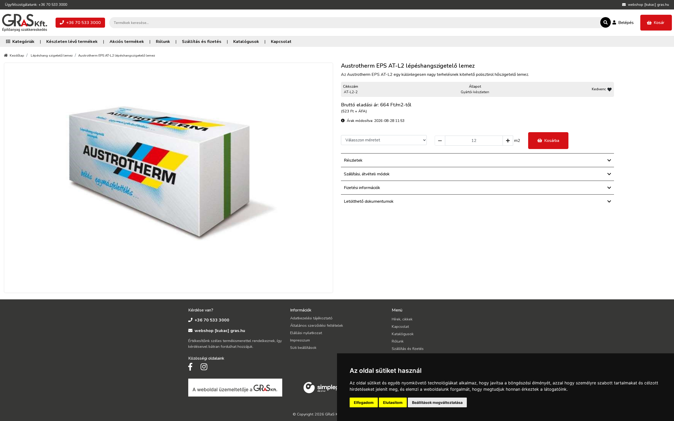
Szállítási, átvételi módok (367, 174)
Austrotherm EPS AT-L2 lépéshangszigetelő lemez (116, 55)
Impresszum (300, 340)
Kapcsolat (281, 41)
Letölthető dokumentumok (369, 201)
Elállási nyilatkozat (306, 332)
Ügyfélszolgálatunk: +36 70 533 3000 (36, 4)
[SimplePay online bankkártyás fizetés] (324, 387)
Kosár (659, 23)
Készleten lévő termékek (72, 41)
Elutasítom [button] (393, 402)
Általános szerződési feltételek (316, 325)
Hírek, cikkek (402, 319)
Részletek (353, 160)
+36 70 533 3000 (83, 23)
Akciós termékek (127, 41)
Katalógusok (246, 41)
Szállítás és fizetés (201, 41)
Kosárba (551, 140)
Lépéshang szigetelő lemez (52, 55)
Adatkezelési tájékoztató (311, 318)
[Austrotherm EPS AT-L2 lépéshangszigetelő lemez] (168, 178)
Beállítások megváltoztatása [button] (437, 402)
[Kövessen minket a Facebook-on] (190, 367)
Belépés (626, 23)
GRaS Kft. (333, 414)
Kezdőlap (17, 55)
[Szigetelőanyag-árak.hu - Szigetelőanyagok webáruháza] (24, 23)
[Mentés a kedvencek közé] (609, 90)
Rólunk (163, 41)
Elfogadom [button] (364, 402)
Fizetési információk (362, 188)
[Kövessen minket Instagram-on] (204, 367)
